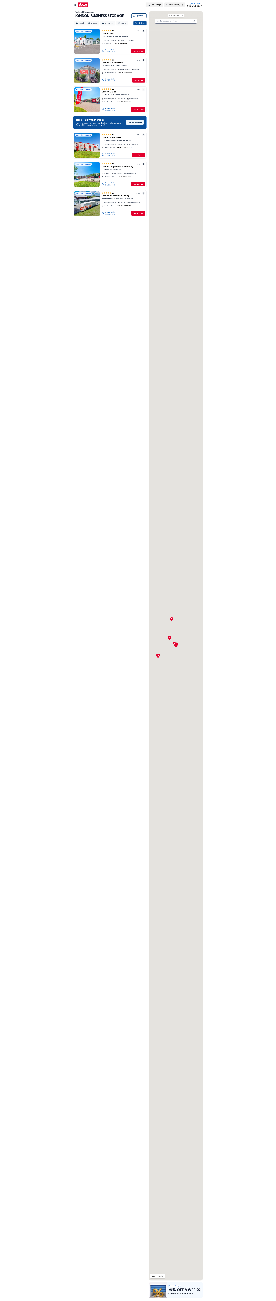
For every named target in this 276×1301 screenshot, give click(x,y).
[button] (176, 644)
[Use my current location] (194, 21)
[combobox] (147, 5)
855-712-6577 (194, 6)
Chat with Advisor (135, 122)
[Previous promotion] (151, 1290)
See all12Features (124, 102)
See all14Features (125, 72)
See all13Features (120, 43)
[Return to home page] (83, 4)
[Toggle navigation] (75, 5)
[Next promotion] (201, 1290)
